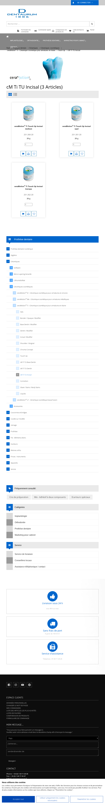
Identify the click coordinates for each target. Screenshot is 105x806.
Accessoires (18, 406)
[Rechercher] (91, 23)
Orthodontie (32, 40)
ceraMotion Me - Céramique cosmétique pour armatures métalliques (43, 299)
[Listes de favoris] (34, 153)
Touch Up (61, 50)
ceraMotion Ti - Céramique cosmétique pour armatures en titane (31, 50)
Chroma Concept (26, 349)
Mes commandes (13, 708)
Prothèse (14, 431)
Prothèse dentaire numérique (22, 249)
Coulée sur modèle (18, 419)
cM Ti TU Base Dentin (28, 362)
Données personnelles (16, 703)
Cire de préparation (18, 497)
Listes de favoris (13, 713)
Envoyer (12, 761)
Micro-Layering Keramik (22, 274)
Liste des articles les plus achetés (21, 710)
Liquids (23, 393)
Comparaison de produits (17, 716)
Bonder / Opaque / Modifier (30, 318)
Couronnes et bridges (19, 412)
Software (17, 268)
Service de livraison (24, 554)
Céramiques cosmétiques (23, 286)
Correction (24, 381)
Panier (92, 30)
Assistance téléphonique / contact (30, 567)
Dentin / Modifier (26, 331)
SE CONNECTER (84, 3)
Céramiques (15, 261)
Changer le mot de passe (17, 705)
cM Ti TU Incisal (74, 50)
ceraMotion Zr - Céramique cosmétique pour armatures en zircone (42, 293)
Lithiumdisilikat (19, 280)
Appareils (14, 463)
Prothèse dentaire (51, 40)
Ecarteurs (14, 444)
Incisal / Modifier (26, 337)
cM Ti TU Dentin (26, 368)
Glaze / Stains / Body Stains (30, 387)
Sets (21, 312)
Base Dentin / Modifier (28, 324)
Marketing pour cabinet (74, 40)
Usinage (14, 425)
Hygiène (14, 255)
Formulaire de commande (17, 718)
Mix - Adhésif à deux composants (50, 497)
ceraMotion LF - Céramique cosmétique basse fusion (37, 400)
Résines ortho (16, 450)
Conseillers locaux (23, 560)
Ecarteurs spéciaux (81, 497)
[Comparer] (28, 153)
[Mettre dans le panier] (23, 153)
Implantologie (16, 40)
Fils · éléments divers (18, 438)
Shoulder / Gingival (27, 343)
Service (13, 47)
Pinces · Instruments (18, 456)
